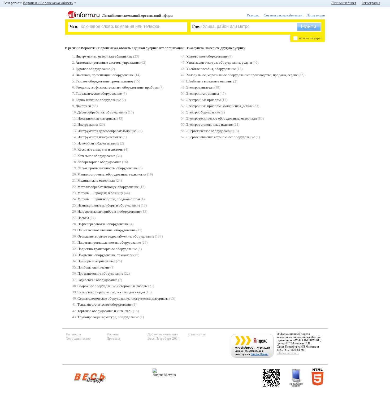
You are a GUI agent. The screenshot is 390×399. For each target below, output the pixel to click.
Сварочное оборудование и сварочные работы (112, 286)
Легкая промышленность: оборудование (107, 168)
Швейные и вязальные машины (209, 81)
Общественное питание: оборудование (106, 230)
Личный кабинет (343, 3)
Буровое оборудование (93, 69)
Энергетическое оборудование (209, 131)
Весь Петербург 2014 (164, 338)
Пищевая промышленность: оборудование (109, 242)
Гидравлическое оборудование (99, 93)
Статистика (197, 334)
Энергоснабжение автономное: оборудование (220, 137)
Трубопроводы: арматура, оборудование (108, 317)
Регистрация (371, 3)
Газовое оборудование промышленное (104, 81)
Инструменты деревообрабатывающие (106, 131)
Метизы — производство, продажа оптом (108, 199)
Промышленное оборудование (100, 273)
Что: (74, 26)
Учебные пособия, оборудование (211, 69)
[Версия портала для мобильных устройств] (296, 378)
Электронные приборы (203, 100)
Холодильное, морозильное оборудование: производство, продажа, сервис (242, 75)
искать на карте (310, 38)
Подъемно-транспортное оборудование (107, 249)
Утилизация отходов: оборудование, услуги (219, 62)
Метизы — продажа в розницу (100, 193)
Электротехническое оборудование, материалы (221, 118)
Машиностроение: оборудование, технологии (111, 174)
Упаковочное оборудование (207, 56)
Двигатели (83, 106)
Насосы (83, 218)
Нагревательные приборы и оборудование (109, 211)
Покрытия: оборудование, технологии (106, 255)
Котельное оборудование (96, 156)
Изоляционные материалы (96, 118)
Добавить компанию (163, 334)
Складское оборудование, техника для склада (111, 292)
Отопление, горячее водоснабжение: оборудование (115, 236)
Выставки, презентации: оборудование (105, 75)
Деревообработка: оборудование (102, 112)
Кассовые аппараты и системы (100, 149)
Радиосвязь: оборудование (97, 280)
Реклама (253, 15)
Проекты (113, 338)
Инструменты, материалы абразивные (104, 56)
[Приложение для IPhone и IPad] (271, 378)
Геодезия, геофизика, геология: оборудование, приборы (117, 87)
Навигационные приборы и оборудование (108, 205)
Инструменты (87, 124)
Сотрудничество (78, 338)
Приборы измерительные (96, 261)
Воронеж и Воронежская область (48, 3)
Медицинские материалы (96, 180)
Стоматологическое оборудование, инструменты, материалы (122, 298)
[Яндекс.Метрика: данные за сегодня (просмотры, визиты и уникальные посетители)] (164, 373)
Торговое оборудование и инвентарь (104, 311)
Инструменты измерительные (99, 137)
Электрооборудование (203, 112)
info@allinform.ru (288, 352)
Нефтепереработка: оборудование (103, 224)
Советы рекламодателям (283, 15)
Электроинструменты (202, 93)
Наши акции (315, 15)
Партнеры (73, 334)
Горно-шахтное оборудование (98, 100)
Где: (196, 26)
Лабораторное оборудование (99, 162)
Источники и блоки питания (98, 143)
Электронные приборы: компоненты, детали (219, 106)
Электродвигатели (200, 87)
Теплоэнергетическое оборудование (104, 304)
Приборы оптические (93, 267)
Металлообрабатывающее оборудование (108, 187)
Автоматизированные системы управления (108, 62)
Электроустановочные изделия (209, 124)
